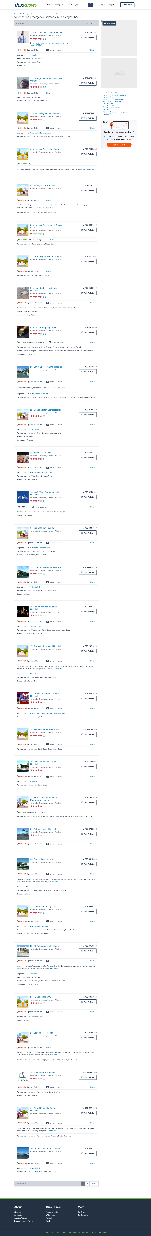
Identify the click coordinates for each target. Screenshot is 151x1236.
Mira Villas (34, 674)
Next (94, 1183)
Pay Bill (49, 1221)
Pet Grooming (108, 105)
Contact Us (18, 1215)
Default (92, 23)
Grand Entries (47, 472)
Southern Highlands (37, 133)
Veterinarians (35, 14)
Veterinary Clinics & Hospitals (114, 96)
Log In (102, 5)
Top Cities (81, 1212)
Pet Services (59, 370)
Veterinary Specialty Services (114, 99)
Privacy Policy (49, 1232)
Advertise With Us (20, 1218)
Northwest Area (59, 713)
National (49, 1218)
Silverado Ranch (35, 626)
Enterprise (48, 133)
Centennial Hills (35, 472)
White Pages (50, 1215)
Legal (105, 1232)
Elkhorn (45, 926)
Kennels (106, 109)
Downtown (33, 781)
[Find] (90, 5)
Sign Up (112, 5)
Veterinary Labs (60, 413)
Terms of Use (96, 1232)
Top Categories (83, 1215)
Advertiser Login (52, 1212)
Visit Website (89, 37)
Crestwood (33, 974)
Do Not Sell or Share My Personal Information (73, 1232)
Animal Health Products (112, 107)
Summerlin (33, 55)
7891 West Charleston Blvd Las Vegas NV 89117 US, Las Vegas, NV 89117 (51, 44)
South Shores (35, 394)
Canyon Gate (34, 429)
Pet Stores (58, 612)
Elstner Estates (35, 713)
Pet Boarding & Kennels (112, 101)
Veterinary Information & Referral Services (116, 114)
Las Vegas (26, 14)
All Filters (21, 23)
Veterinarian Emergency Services (42, 35)
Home (16, 14)
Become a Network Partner (23, 1221)
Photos (92, 50)
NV (20, 14)
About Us (17, 1212)
